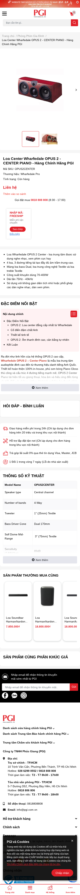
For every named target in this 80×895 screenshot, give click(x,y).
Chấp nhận (62, 872)
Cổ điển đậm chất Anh (24, 330)
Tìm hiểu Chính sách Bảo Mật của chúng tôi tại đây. (34, 864)
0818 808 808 (39, 199)
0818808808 (35, 803)
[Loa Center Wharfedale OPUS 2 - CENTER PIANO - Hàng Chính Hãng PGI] (40, 90)
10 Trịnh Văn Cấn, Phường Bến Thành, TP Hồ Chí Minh (42, 766)
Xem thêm (42, 387)
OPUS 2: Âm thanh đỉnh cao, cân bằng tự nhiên (40, 339)
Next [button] (75, 90)
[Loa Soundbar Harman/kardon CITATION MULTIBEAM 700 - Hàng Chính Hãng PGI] (18, 595)
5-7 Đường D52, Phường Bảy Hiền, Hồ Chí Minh (37, 786)
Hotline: (32, 770)
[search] (74, 22)
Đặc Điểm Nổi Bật (18, 321)
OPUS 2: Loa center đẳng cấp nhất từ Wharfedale (41, 325)
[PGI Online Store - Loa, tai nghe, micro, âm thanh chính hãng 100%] (40, 14)
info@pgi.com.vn (27, 809)
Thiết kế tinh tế (20, 334)
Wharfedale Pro (30, 174)
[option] (40, 90)
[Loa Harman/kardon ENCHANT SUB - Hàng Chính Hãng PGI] (47, 595)
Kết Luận (12, 344)
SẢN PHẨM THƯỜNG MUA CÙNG (30, 575)
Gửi (74, 686)
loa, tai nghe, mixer (13, 28)
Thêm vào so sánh (14, 193)
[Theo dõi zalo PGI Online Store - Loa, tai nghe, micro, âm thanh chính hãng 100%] (14, 695)
